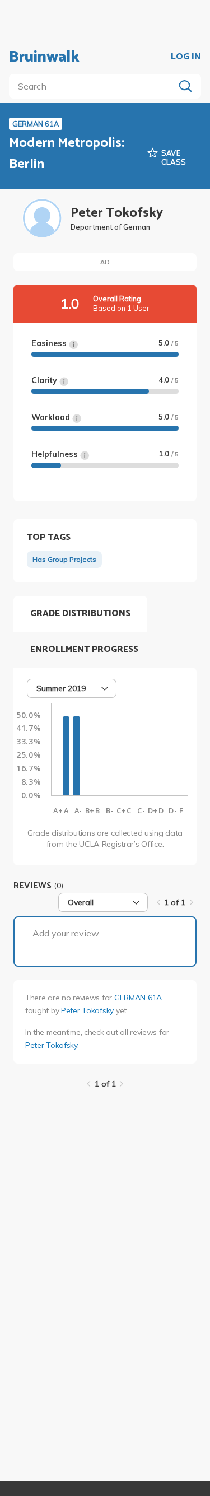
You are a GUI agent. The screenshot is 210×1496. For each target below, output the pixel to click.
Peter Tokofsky (87, 1010)
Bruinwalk (44, 57)
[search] (94, 86)
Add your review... (68, 933)
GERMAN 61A (138, 997)
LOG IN (186, 57)
